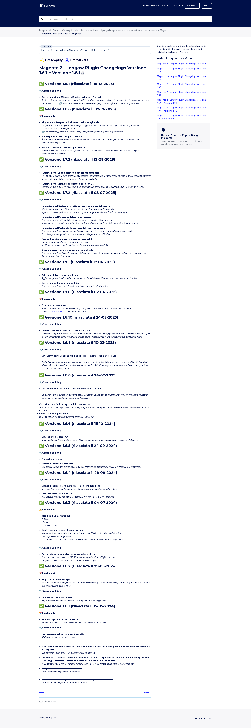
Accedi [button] (206, 6)
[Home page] (47, 5)
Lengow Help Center (49, 30)
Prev (42, 692)
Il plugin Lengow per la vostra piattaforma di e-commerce (129, 30)
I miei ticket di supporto (172, 6)
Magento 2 (165, 30)
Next (147, 692)
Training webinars (150, 6)
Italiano (191, 6)
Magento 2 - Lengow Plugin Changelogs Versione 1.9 (183, 63)
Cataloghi (67, 30)
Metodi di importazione (86, 30)
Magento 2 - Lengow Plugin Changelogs (61, 33)
